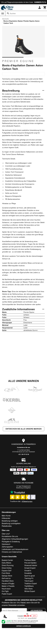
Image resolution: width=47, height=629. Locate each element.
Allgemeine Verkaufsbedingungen (15, 539)
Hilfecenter (6, 518)
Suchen (13, 13)
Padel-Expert (7, 594)
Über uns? (6, 533)
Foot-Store (6, 573)
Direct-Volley (7, 568)
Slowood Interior (30, 565)
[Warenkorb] (45, 7)
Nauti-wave (6, 588)
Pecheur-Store (30, 560)
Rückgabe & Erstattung (11, 541)
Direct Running (7, 565)
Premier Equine (18, 61)
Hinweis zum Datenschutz (12, 552)
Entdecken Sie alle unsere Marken (24, 429)
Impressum (6, 544)
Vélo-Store (28, 588)
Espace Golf (6, 570)
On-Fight (5, 591)
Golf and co (6, 578)
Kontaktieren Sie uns (23, 447)
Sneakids (28, 573)
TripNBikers (29, 586)
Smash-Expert (29, 568)
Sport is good (29, 575)
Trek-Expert (28, 581)
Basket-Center (7, 560)
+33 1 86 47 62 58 (23, 454)
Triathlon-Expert (30, 583)
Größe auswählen (23, 626)
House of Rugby (8, 583)
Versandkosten (32, 618)
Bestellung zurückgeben (23, 488)
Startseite (5, 19)
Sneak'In (27, 570)
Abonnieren (36, 610)
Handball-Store (8, 581)
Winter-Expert (29, 591)
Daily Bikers (6, 562)
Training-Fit (28, 578)
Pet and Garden (30, 562)
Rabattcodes (7, 526)
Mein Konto (6, 515)
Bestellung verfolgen (10, 521)
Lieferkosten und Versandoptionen (15, 549)
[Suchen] (8, 13)
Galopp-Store (7, 575)
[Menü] (2, 13)
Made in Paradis (8, 586)
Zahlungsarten (7, 546)
